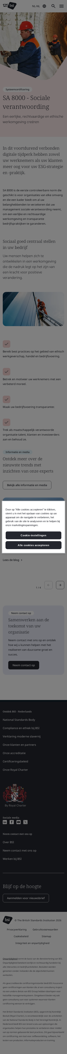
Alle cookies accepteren (33, 545)
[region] (33, 527)
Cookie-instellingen (33, 535)
